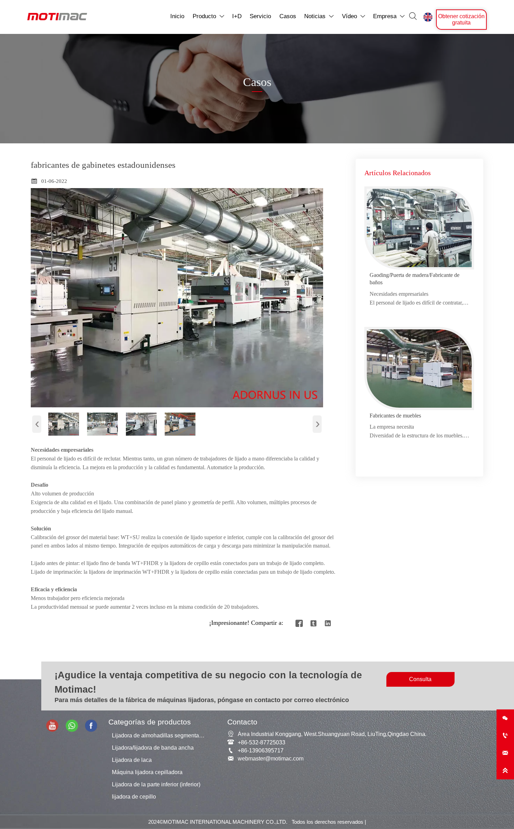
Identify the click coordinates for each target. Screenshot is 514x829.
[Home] (57, 16)
